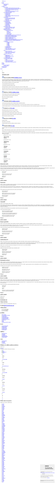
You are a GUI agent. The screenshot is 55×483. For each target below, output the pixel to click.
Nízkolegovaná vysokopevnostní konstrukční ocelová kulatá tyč (14, 39)
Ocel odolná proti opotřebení (9, 41)
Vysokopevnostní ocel (8, 46)
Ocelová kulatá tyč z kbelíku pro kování (11, 35)
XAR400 (8, 45)
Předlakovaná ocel (8, 16)
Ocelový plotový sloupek (9, 58)
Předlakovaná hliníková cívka (10, 56)
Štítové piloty (7, 19)
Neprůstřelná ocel (8, 47)
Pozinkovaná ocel (8, 13)
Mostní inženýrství (8, 22)
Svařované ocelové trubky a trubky (10, 27)
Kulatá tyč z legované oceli (7, 29)
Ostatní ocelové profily (9, 20)
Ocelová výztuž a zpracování (9, 60)
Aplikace (3, 63)
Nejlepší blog (4, 343)
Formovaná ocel (8, 10)
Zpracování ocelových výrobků (6, 322)
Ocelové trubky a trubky (7, 26)
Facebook (3, 392)
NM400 (8, 43)
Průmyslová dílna (8, 21)
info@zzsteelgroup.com (9, 305)
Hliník (5, 54)
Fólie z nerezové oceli (8, 53)
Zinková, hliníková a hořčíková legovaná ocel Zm (12, 15)
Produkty (3, 6)
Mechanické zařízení (5, 336)
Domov (3, 2)
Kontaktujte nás (4, 67)
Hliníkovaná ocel (8, 14)
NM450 (8, 44)
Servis (3, 62)
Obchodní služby (4, 327)
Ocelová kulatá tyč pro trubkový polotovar (11, 36)
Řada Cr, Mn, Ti (9, 33)
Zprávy (3, 64)
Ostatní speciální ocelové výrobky (10, 49)
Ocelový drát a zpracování (9, 61)
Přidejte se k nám (4, 66)
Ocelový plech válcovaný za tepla (10, 11)
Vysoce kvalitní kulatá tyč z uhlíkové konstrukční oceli (13, 40)
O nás (3, 3)
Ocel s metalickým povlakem (8, 12)
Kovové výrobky (4, 337)
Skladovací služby (4, 326)
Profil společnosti (4, 340)
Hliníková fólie (8, 55)
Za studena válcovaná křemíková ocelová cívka (12, 9)
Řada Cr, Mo (9, 31)
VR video (5, 5)
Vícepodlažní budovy (8, 23)
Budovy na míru (8, 25)
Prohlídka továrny (18, 77)
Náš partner (5, 4)
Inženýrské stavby (4, 333)
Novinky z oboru (6, 65)
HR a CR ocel (6, 7)
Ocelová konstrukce (4, 316)
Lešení (6, 59)
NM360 (8, 42)
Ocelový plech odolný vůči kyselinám (11, 48)
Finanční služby (4, 329)
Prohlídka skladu (15, 92)
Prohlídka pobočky (15, 101)
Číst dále (13, 108)
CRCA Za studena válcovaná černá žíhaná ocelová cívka (13, 8)
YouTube (3, 385)
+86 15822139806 (4, 359)
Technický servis (4, 328)
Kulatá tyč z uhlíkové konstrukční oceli (11, 38)
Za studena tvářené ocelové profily (10, 18)
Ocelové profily (6, 17)
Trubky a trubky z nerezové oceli (10, 52)
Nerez (4, 50)
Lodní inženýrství (4, 335)
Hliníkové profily (8, 57)
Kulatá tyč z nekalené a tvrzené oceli (10, 37)
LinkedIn (3, 379)
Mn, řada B (8, 32)
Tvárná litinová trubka (7, 28)
